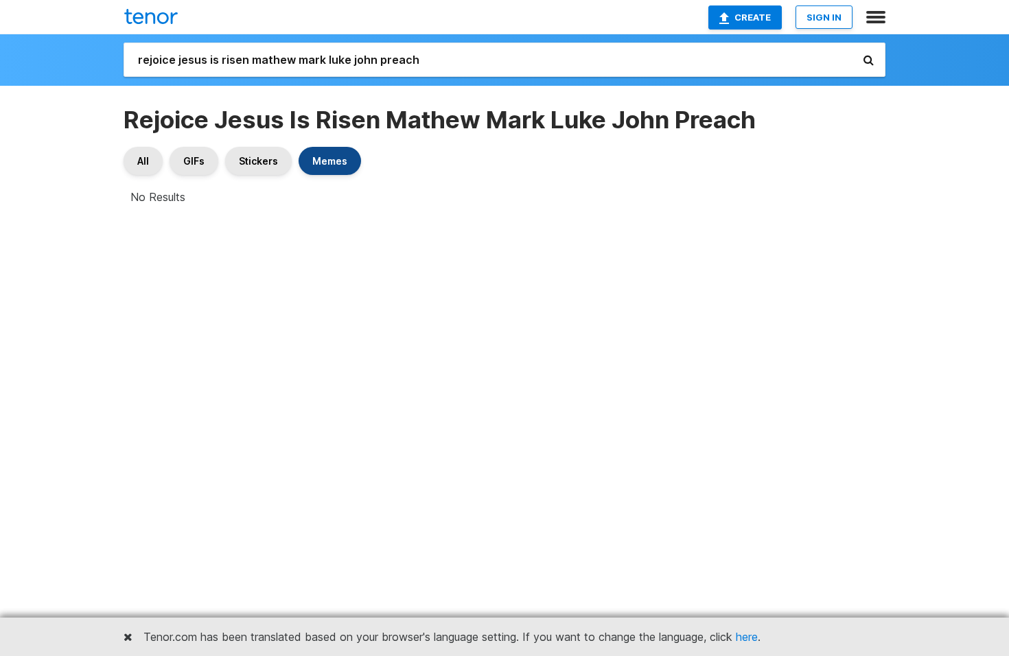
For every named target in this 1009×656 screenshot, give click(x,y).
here (747, 637)
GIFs (194, 161)
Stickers (258, 161)
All (143, 161)
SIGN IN (824, 17)
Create (752, 17)
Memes (329, 161)
